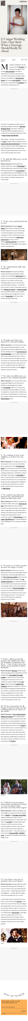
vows (4, 141)
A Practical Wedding (18, 588)
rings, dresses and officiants (10, 135)
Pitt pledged (20, 166)
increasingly (6, 387)
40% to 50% (15, 912)
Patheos (7, 398)
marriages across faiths (19, 815)
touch (22, 367)
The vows (14, 670)
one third (9, 822)
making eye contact (9, 289)
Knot (14, 241)
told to (3, 398)
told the (18, 276)
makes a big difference (7, 519)
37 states (21, 67)
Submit (23, 1011)
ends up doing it (10, 71)
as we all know (20, 170)
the (12, 741)
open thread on (21, 351)
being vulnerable (22, 289)
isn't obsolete (17, 80)
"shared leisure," (18, 517)
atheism (7, 815)
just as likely (20, 475)
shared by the (9, 241)
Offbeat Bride (6, 488)
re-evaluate (20, 82)
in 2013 (23, 725)
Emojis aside (9, 296)
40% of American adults (10, 577)
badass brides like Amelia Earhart (10, 143)
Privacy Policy (4, 1013)
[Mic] (3, 3)
